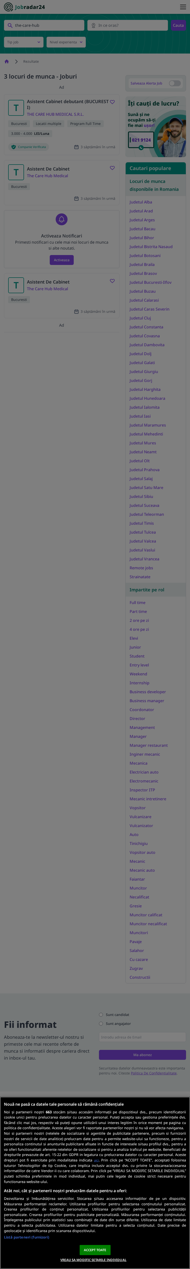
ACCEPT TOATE (95, 1250)
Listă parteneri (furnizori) (26, 1237)
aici (96, 1160)
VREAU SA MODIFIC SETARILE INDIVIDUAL (93, 1260)
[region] (95, 1183)
